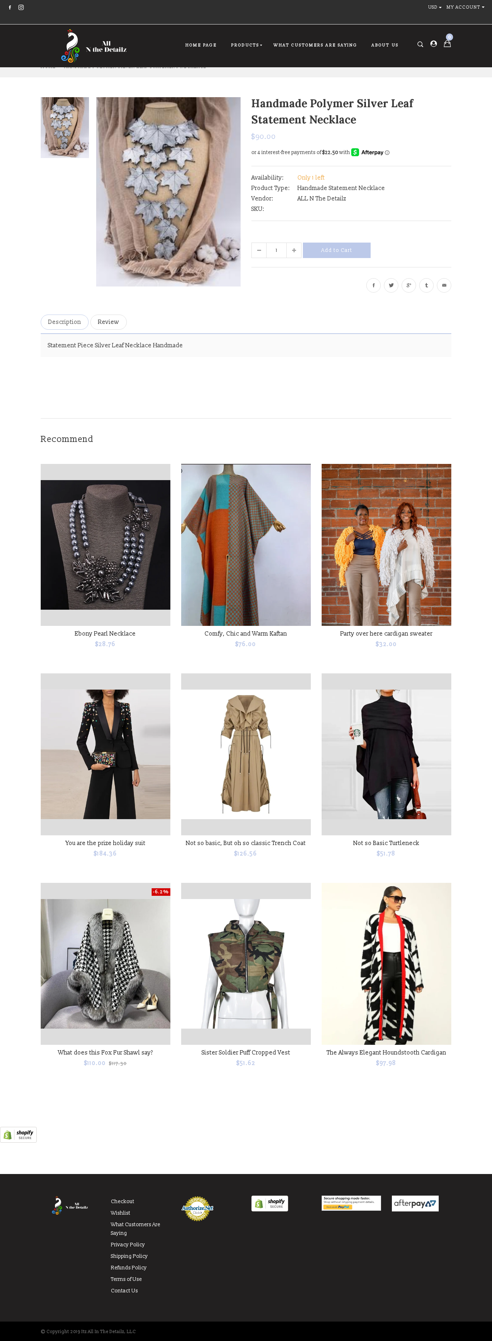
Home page (201, 45)
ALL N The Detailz (322, 198)
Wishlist (120, 1213)
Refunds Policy (129, 1268)
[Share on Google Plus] (409, 285)
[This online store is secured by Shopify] (18, 1140)
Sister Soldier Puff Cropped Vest (246, 1052)
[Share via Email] (444, 285)
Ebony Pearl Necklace (105, 633)
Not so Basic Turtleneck (386, 843)
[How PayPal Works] (351, 1209)
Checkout (122, 1201)
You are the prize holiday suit (106, 843)
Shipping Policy (129, 1256)
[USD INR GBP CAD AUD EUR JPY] (436, 7)
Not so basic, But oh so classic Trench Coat (246, 843)
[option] (168, 191)
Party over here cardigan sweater (386, 633)
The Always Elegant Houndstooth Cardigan (386, 1052)
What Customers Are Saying (315, 45)
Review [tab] (108, 322)
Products (245, 45)
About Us (385, 45)
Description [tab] (64, 322)
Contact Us (124, 1291)
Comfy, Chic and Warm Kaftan (246, 633)
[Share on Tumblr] (426, 285)
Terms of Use (126, 1279)
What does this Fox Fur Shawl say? (105, 1052)
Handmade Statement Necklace (341, 188)
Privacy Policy (128, 1245)
